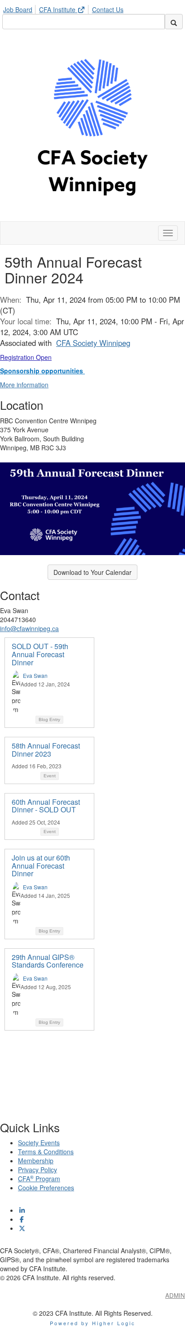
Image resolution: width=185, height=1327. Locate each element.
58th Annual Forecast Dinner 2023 (46, 749)
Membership (35, 1160)
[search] (174, 21)
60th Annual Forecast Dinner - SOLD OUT (46, 806)
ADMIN (175, 1295)
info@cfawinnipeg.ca (29, 628)
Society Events (39, 1142)
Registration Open (26, 357)
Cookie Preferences (46, 1187)
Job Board (17, 9)
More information (24, 384)
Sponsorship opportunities (42, 370)
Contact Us (107, 9)
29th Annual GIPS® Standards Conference (48, 961)
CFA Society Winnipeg (93, 342)
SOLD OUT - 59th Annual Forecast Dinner (40, 654)
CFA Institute (58, 9)
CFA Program (39, 1178)
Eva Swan (35, 675)
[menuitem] (20, 8)
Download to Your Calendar (92, 572)
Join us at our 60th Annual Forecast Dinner (41, 865)
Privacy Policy (37, 1169)
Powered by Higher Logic (93, 1323)
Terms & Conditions (46, 1151)
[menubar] (65, 8)
